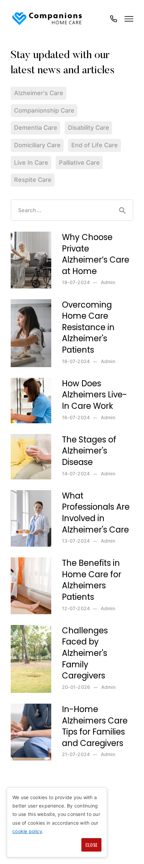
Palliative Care (79, 162)
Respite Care (33, 179)
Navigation (129, 19)
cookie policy (27, 831)
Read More (26, 235)
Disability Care (88, 127)
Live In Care (31, 162)
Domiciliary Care (37, 145)
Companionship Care (44, 110)
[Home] (47, 18)
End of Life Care (94, 145)
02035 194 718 (113, 22)
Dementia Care (35, 127)
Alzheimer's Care (38, 92)
